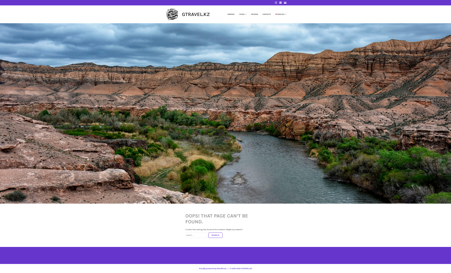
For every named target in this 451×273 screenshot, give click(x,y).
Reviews (254, 14)
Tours (242, 14)
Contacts (266, 14)
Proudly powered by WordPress (213, 268)
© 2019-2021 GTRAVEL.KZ (240, 268)
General (231, 14)
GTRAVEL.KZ (196, 14)
